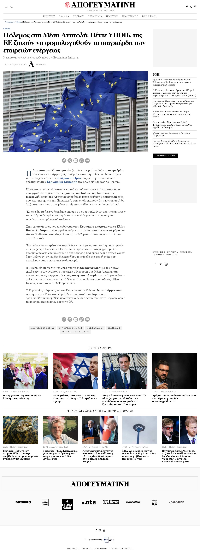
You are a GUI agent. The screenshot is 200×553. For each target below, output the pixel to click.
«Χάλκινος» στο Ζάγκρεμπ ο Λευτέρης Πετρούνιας (171, 134)
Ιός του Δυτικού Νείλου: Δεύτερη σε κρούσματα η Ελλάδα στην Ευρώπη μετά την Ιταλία (174, 143)
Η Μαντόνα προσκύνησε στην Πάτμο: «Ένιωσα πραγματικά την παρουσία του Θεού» (171, 114)
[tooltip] (187, 6)
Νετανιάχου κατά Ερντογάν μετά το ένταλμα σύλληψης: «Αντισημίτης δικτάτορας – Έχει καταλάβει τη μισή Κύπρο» (97, 456)
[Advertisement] (175, 47)
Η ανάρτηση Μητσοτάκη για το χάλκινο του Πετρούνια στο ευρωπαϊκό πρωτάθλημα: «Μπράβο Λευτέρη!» (173, 103)
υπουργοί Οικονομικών (75, 332)
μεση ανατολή (95, 328)
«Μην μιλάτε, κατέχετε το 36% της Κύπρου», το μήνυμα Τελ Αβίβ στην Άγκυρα (75, 398)
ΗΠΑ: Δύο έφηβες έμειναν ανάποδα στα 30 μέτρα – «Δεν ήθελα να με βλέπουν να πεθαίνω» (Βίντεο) (139, 455)
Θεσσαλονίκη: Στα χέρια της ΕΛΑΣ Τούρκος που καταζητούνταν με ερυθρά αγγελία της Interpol (172, 125)
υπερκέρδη (114, 328)
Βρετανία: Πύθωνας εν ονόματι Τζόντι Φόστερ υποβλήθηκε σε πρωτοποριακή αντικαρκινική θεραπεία (172, 82)
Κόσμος (18, 22)
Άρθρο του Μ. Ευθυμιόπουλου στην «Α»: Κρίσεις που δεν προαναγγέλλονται (174, 398)
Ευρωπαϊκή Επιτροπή (62, 182)
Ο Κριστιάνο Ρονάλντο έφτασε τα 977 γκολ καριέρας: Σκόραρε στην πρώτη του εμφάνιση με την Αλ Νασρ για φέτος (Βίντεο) (174, 93)
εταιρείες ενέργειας (42, 328)
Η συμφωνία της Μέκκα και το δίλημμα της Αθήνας (22, 397)
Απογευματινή (9, 22)
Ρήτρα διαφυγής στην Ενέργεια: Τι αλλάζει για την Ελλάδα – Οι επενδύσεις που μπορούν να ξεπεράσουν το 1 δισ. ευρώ (124, 400)
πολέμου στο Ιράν (69, 178)
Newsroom (41, 65)
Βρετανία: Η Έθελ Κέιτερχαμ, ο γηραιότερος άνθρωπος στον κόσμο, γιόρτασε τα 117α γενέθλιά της (60, 455)
